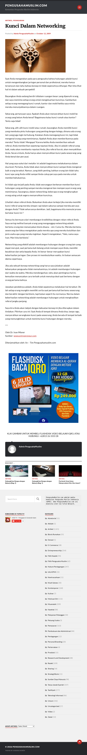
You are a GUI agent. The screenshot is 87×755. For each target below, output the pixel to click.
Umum (50, 701)
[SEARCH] (37, 499)
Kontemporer (53, 588)
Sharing (51, 668)
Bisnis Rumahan (54, 534)
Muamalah (52, 604)
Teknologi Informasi (55, 695)
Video (50, 711)
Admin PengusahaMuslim (24, 33)
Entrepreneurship (55, 550)
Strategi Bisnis (53, 674)
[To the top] (79, 742)
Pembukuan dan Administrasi (59, 631)
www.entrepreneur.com (25, 336)
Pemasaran (18, 20)
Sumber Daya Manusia (56, 679)
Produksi (51, 652)
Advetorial (52, 518)
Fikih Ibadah (52, 556)
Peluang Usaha (53, 620)
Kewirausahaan (54, 577)
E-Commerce (53, 545)
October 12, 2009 (43, 33)
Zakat (50, 717)
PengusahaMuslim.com (26, 5)
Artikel (8, 20)
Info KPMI (52, 572)
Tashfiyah (51, 690)
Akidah (50, 524)
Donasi (50, 540)
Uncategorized (53, 706)
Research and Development (58, 658)
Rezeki (50, 663)
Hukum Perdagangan (56, 567)
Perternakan (53, 647)
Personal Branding (55, 642)
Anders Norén (19, 750)
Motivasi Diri (53, 599)
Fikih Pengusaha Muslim (57, 561)
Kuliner (51, 593)
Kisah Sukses (53, 583)
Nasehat (51, 609)
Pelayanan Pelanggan (56, 615)
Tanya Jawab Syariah (56, 685)
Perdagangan (53, 636)
